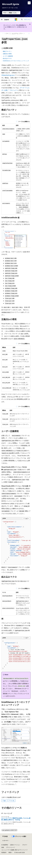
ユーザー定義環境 (8, 56)
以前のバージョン (15, 845)
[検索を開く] (22, 19)
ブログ (24, 845)
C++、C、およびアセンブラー (14, 33)
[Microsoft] (16, 19)
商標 (10, 852)
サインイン (27, 19)
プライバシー (10, 847)
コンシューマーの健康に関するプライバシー (13, 850)
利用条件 (3, 852)
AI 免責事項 (4, 845)
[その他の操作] (29, 33)
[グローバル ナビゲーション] (2, 19)
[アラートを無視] (29, 2)
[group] (16, 542)
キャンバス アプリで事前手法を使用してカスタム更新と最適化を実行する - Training (15, 819)
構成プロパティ (7, 51)
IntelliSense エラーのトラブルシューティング (16, 61)
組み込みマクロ (7, 58)
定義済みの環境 (7, 54)
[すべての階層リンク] (3, 33)
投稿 (2, 847)
